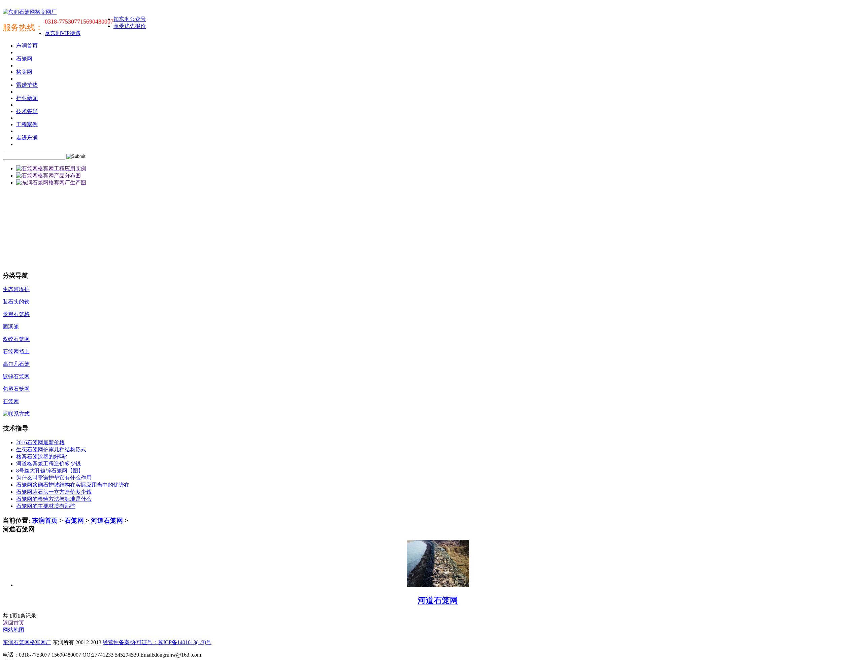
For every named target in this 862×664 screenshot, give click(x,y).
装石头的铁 (16, 302)
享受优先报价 (129, 26)
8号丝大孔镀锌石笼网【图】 (50, 471)
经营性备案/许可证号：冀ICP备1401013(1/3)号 (157, 642)
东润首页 (45, 520)
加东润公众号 (129, 19)
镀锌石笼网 (16, 376)
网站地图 (13, 630)
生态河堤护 (16, 289)
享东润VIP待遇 (62, 33)
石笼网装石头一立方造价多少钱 (54, 492)
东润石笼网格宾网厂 (27, 642)
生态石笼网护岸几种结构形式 (51, 449)
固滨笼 (11, 326)
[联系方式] (16, 414)
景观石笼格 (16, 314)
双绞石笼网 (16, 339)
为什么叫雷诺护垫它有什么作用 (54, 478)
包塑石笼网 (16, 389)
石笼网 (11, 401)
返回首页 (13, 623)
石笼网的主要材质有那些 (45, 506)
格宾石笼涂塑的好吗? (41, 456)
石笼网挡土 (16, 351)
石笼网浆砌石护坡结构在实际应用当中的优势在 (72, 485)
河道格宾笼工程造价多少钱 (48, 463)
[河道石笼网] (438, 585)
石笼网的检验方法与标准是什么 (54, 499)
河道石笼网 (107, 520)
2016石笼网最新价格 (40, 442)
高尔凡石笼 (16, 364)
